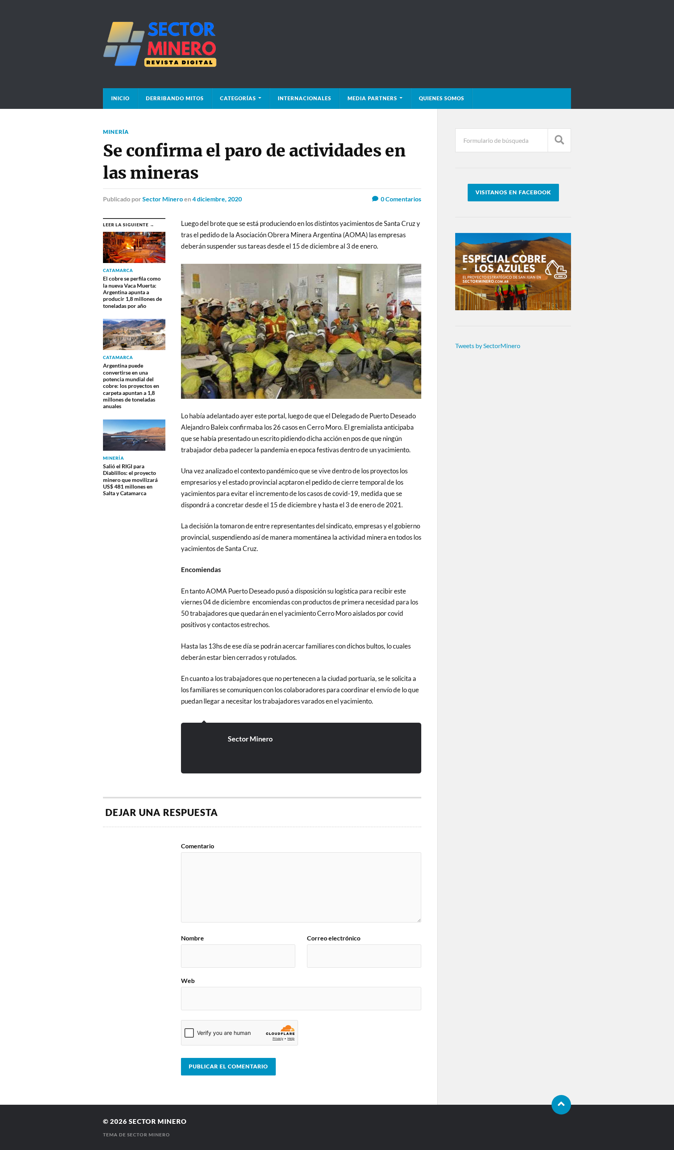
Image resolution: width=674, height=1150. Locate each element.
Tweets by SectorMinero (487, 345)
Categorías (238, 98)
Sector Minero (162, 199)
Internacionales (304, 98)
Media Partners (372, 98)
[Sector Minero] (337, 44)
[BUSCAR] (559, 140)
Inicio (120, 98)
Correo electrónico (333, 938)
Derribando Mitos (175, 98)
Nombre (192, 938)
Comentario (197, 846)
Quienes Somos (441, 98)
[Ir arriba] (561, 1104)
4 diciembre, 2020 (217, 199)
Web (188, 980)
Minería (116, 131)
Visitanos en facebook (513, 192)
